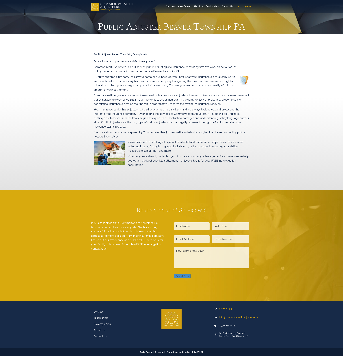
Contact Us (100, 336)
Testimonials (101, 317)
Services (99, 311)
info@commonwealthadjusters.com (239, 317)
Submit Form (182, 276)
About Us (99, 330)
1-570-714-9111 (227, 309)
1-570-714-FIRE (227, 325)
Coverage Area (102, 324)
